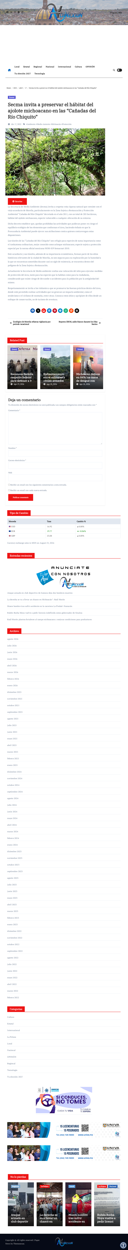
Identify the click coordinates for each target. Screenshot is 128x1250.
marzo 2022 (12, 990)
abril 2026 (12, 665)
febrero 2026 (13, 678)
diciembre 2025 (14, 692)
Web (10, 472)
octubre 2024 (13, 785)
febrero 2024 (13, 838)
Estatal (26, 66)
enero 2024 (12, 844)
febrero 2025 (13, 758)
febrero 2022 (13, 997)
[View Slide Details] (64, 1130)
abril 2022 (12, 984)
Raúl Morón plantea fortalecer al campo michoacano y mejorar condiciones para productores (49, 619)
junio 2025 (12, 732)
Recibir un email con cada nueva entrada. (28, 490)
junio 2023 (12, 891)
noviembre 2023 (14, 858)
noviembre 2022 (14, 937)
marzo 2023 (12, 911)
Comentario (14, 410)
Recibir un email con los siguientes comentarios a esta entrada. (38, 484)
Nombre (12, 448)
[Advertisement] (64, 43)
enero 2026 (12, 685)
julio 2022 (12, 964)
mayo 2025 (12, 738)
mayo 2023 (12, 898)
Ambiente (31, 124)
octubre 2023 (13, 864)
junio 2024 (12, 811)
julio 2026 (12, 645)
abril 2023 (12, 904)
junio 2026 (12, 652)
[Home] (9, 70)
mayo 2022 (12, 977)
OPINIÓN (90, 66)
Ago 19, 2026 (19, 384)
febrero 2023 (13, 917)
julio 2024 (12, 805)
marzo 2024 (12, 831)
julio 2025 (12, 725)
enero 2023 (12, 924)
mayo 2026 (12, 659)
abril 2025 (12, 745)
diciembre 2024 (14, 771)
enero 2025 (12, 765)
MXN (34, 543)
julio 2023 (12, 884)
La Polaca (11, 1037)
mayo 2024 (12, 818)
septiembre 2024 (15, 791)
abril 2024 (12, 824)
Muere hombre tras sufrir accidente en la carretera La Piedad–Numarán (39, 606)
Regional (38, 66)
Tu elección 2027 (22, 73)
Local (17, 66)
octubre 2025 (13, 705)
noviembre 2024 (14, 778)
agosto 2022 (12, 957)
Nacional (50, 66)
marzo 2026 (12, 672)
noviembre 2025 (14, 698)
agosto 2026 (12, 639)
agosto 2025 (12, 718)
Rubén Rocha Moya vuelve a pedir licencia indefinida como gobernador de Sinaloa (44, 612)
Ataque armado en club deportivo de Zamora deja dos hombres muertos (39, 592)
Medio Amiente (43, 124)
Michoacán (56, 124)
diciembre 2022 (14, 931)
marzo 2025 (12, 751)
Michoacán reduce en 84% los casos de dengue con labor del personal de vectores (88, 380)
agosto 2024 (12, 798)
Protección (67, 124)
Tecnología (39, 73)
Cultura (78, 66)
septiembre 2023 (15, 871)
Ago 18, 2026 (51, 384)
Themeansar (18, 1243)
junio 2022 (12, 971)
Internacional (64, 66)
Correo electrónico (17, 460)
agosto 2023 (12, 878)
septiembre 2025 (15, 712)
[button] (123, 1245)
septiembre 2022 (15, 951)
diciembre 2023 (14, 851)
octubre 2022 (13, 944)
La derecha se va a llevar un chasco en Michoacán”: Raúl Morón (36, 599)
